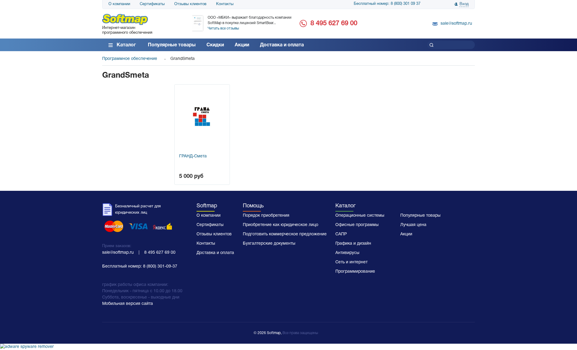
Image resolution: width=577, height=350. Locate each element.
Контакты (225, 4)
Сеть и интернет (351, 262)
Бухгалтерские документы (269, 244)
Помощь (253, 206)
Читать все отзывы (223, 28)
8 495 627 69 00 (333, 23)
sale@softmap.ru (456, 24)
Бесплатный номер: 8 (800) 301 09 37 (387, 4)
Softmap (207, 206)
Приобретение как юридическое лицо (280, 225)
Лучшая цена (413, 225)
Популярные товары (172, 45)
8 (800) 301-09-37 (160, 266)
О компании (119, 4)
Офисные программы (357, 225)
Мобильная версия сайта (127, 304)
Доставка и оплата (282, 45)
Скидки (215, 45)
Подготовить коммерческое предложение (285, 234)
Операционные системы (359, 216)
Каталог (126, 45)
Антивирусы (347, 253)
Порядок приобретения (266, 216)
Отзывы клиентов (190, 4)
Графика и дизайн (353, 244)
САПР (341, 234)
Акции (242, 45)
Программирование (355, 272)
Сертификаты (152, 4)
